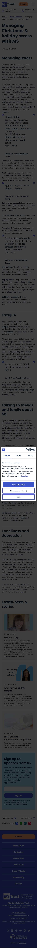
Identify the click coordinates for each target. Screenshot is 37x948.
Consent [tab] (7, 455)
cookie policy (23, 476)
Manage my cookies (17, 491)
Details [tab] (18, 455)
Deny (18, 497)
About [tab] (30, 455)
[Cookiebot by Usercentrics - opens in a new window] (26, 449)
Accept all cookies (18, 485)
